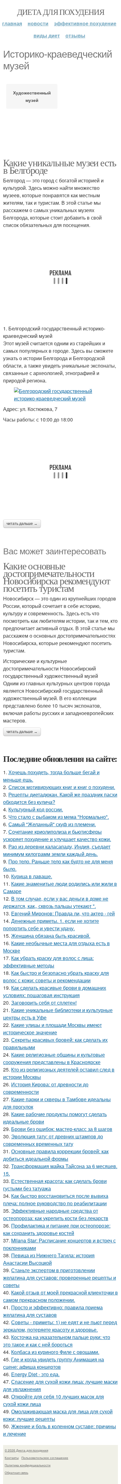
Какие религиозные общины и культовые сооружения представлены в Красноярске (54, 1058)
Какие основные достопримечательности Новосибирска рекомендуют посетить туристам (56, 577)
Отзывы (75, 35)
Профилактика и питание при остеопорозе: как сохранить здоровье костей (56, 1229)
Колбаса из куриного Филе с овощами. (55, 1351)
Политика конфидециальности (28, 1465)
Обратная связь (16, 1472)
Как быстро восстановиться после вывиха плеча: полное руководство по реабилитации (55, 1199)
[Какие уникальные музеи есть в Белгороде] (60, 394)
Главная (12, 23)
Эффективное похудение (85, 23)
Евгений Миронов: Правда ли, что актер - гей (63, 913)
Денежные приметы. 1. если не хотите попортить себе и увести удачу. (51, 924)
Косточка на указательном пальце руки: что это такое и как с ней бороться (56, 1340)
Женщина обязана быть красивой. (50, 935)
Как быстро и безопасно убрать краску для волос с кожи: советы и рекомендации (56, 976)
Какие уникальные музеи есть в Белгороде (59, 166)
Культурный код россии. (35, 809)
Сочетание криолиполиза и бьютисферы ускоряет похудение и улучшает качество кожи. (57, 835)
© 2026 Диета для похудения (26, 1450)
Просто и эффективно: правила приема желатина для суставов (53, 1311)
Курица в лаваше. (31, 876)
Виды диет (47, 35)
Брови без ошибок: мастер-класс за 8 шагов (61, 1129)
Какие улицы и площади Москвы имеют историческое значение (52, 1028)
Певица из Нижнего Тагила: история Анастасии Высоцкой (49, 1259)
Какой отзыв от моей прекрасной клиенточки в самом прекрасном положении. (60, 1296)
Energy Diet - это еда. (35, 1374)
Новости (38, 23)
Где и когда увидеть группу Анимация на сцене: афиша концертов (53, 1363)
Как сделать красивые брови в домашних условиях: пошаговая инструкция (54, 991)
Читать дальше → (22, 524)
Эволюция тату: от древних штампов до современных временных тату (53, 1140)
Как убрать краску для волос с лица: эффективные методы (48, 961)
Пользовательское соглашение (44, 1458)
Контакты (12, 1458)
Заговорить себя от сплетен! (44, 1002)
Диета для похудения (60, 12)
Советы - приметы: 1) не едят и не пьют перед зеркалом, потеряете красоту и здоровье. (60, 1326)
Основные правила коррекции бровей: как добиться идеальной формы (56, 1155)
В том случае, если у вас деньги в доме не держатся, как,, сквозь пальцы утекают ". (55, 902)
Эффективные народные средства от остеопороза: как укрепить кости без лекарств (55, 1214)
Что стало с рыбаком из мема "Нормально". (58, 816)
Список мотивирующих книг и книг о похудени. (61, 787)
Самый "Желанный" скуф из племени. (52, 824)
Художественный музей (32, 96)
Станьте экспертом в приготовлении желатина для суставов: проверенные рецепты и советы (59, 1278)
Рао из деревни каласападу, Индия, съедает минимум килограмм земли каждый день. (56, 850)
